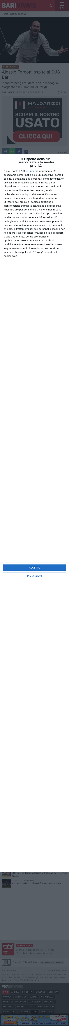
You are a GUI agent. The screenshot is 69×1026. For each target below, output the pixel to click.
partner (30, 171)
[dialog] (34, 513)
